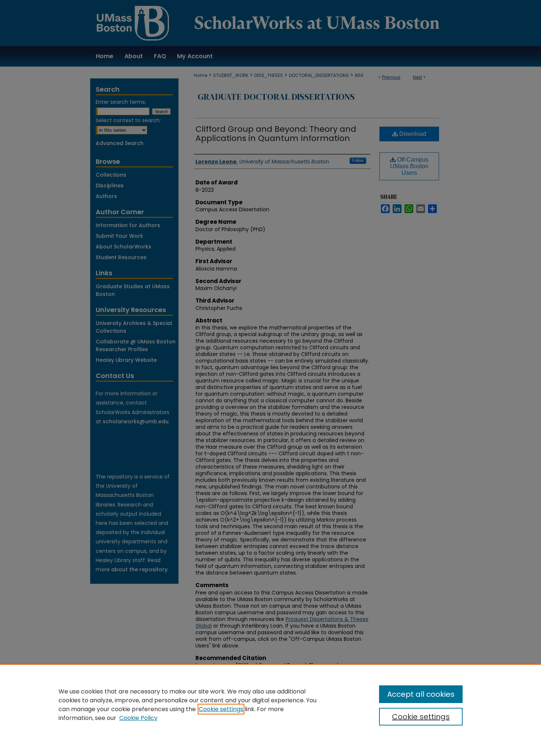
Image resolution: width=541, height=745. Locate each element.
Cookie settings (221, 709)
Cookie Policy (138, 718)
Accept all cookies (421, 694)
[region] (270, 704)
